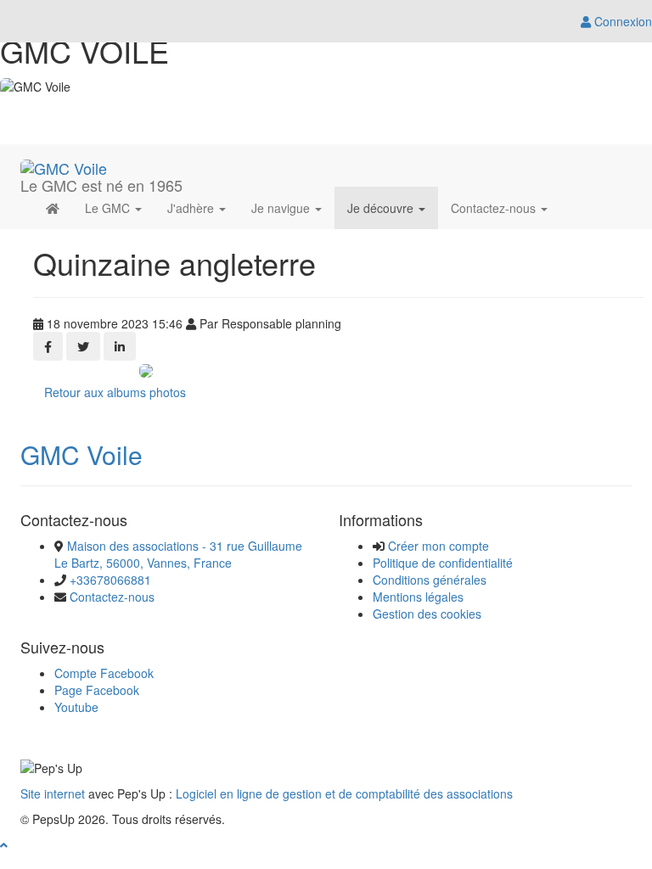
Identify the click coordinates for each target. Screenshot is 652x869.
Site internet (52, 793)
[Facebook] (48, 346)
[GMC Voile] (63, 165)
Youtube (76, 706)
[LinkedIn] (120, 346)
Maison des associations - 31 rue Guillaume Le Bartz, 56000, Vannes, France (178, 554)
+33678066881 (110, 579)
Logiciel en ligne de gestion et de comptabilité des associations (344, 793)
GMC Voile (81, 454)
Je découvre (382, 207)
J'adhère (192, 207)
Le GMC (109, 207)
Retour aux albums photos (115, 392)
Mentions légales (418, 596)
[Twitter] (83, 346)
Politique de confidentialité (443, 562)
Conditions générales (429, 579)
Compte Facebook (104, 672)
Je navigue (282, 207)
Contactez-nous (495, 207)
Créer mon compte (438, 545)
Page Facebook (96, 689)
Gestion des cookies (427, 613)
